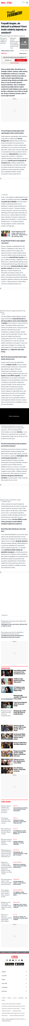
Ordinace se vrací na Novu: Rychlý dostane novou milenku (19, 761)
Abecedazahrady (18, 890)
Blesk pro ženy (17, 862)
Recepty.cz (16, 850)
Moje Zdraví (16, 902)
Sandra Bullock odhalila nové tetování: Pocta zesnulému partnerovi (20, 672)
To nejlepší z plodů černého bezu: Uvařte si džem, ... (20, 893)
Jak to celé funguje (14, 62)
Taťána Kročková (5, 50)
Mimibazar (16, 879)
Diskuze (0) (4, 53)
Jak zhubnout (10, 952)
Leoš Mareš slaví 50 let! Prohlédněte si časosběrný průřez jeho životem (12, 636)
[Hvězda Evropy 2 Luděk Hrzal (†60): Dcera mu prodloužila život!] (7, 716)
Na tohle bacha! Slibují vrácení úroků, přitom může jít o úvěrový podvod (19, 736)
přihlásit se (23, 2)
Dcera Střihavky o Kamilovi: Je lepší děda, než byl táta (20, 769)
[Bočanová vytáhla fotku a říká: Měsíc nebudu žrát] (7, 745)
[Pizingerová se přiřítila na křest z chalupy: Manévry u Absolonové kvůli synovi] (7, 753)
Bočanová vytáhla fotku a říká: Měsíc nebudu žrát (20, 743)
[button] (27, 2)
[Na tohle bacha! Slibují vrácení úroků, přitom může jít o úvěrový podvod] (7, 736)
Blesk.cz (15, 805)
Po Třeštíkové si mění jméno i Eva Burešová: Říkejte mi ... (19, 832)
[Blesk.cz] (14, 957)
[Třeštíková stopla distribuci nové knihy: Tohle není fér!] (7, 681)
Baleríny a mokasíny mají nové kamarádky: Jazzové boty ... (20, 866)
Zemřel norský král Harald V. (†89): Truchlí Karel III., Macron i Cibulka (20, 728)
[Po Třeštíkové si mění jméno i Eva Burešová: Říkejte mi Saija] (7, 689)
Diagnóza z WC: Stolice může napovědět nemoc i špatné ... (20, 906)
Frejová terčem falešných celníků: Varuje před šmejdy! (20, 703)
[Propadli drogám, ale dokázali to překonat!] (4, 43)
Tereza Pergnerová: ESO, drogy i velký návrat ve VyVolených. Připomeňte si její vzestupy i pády (19, 234)
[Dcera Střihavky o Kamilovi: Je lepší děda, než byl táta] (7, 770)
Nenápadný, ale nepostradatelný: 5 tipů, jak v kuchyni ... (20, 853)
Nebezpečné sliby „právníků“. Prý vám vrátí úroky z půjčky (20, 697)
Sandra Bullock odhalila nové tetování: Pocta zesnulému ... (20, 809)
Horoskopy (18, 952)
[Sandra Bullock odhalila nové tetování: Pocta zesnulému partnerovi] (7, 673)
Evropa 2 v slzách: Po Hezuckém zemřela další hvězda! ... (20, 918)
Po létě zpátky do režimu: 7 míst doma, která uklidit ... (19, 883)
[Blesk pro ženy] (7, 3)
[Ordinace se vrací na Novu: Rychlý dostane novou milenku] (7, 762)
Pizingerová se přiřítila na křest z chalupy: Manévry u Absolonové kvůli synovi (20, 753)
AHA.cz (15, 839)
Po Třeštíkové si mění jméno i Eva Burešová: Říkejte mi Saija (19, 688)
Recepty (24, 952)
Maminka (3, 952)
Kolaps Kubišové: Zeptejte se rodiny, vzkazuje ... (18, 843)
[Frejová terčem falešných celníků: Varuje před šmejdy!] (7, 705)
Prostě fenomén (14, 50)
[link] (7, 960)
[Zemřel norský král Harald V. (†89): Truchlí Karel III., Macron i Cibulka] (7, 728)
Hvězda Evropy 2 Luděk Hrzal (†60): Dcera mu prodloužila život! (20, 712)
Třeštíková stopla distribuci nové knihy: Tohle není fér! (19, 680)
